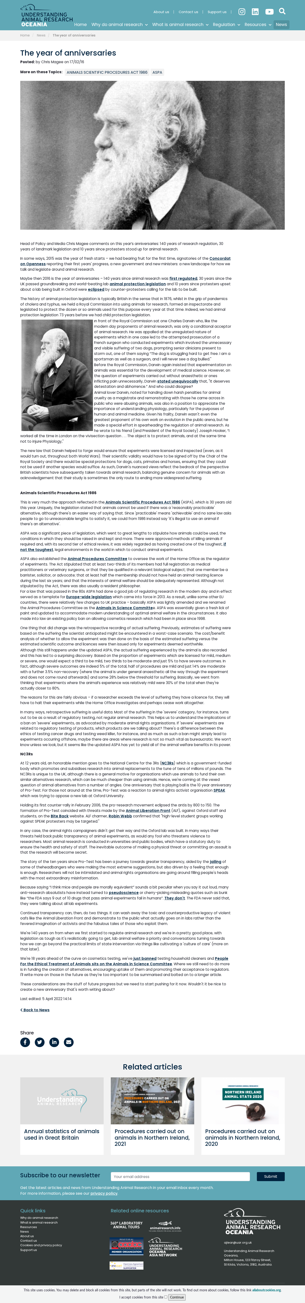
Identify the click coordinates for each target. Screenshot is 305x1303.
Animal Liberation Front (148, 810)
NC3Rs (168, 763)
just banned (144, 958)
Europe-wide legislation (89, 596)
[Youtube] (269, 9)
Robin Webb (120, 816)
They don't (174, 898)
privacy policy (104, 1193)
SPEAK (219, 790)
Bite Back (60, 816)
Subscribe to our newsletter (60, 1175)
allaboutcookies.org (266, 1290)
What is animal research (39, 1222)
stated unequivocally (177, 381)
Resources (28, 1227)
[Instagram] (242, 9)
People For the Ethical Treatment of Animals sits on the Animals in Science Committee (124, 961)
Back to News (36, 1009)
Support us (28, 1250)
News (41, 35)
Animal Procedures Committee (97, 558)
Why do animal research (39, 1218)
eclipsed (96, 289)
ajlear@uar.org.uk (238, 1243)
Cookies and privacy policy (41, 1245)
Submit (270, 1176)
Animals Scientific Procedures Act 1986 (142, 502)
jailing (215, 861)
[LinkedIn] (255, 9)
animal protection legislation (138, 283)
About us (27, 1236)
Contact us (28, 1241)
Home (25, 35)
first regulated (183, 278)
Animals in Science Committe (124, 607)
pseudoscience (124, 892)
